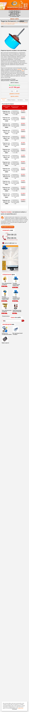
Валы (23, 70)
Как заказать (20, 99)
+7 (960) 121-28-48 (14, 12)
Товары (3, 99)
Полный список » (6, 316)
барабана (19, 69)
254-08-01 (11, 238)
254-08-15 (11, 235)
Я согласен (14, 709)
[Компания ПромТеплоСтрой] (14, 5)
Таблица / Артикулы (11, 99)
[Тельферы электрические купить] (9, 271)
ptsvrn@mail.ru (14, 14)
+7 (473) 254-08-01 (14, 11)
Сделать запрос (15, 96)
